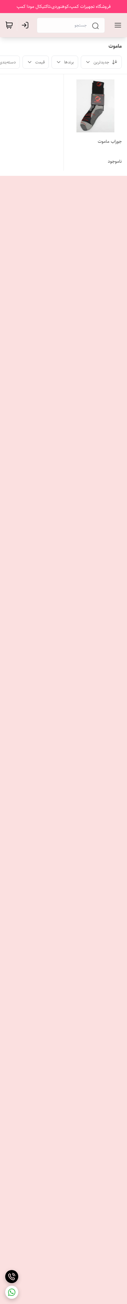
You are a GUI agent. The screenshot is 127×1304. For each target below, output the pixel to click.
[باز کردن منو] (116, 25)
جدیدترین (101, 62)
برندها (69, 62)
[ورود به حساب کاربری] (26, 25)
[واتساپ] (11, 1292)
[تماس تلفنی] (11, 1276)
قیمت (40, 62)
